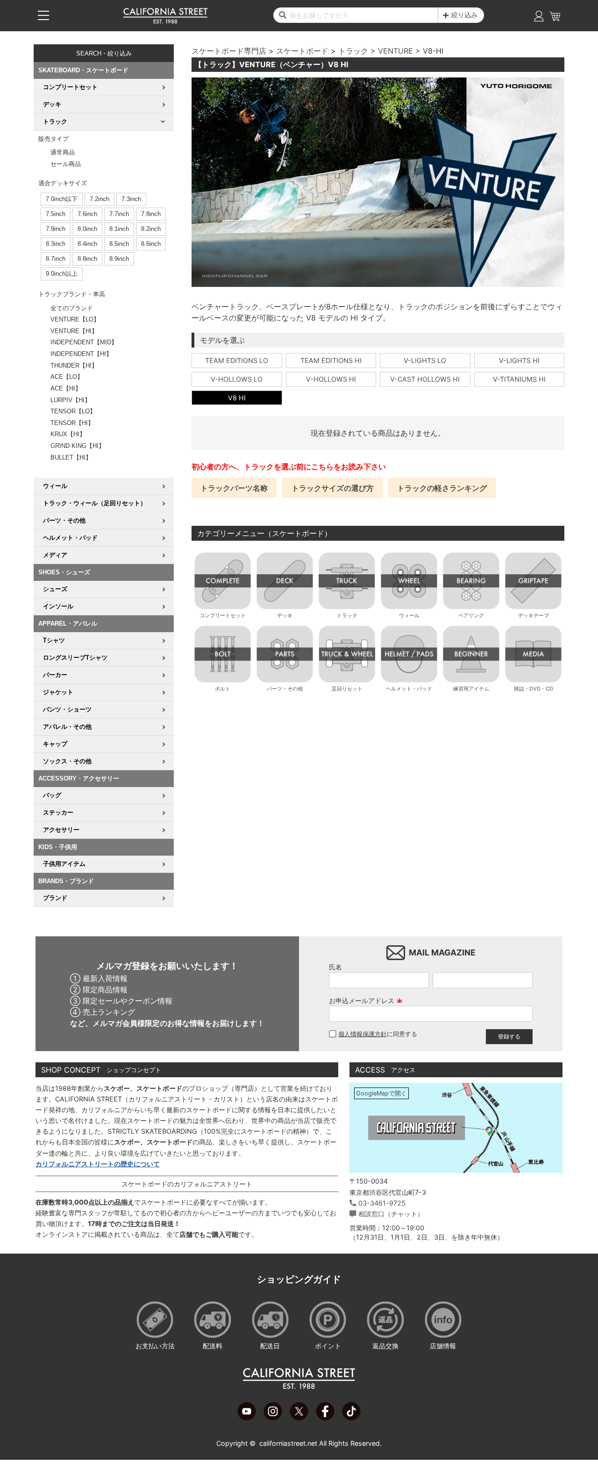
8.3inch (55, 243)
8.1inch (119, 228)
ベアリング (471, 615)
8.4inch (87, 243)
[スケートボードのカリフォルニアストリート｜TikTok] (351, 1417)
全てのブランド (71, 308)
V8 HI (237, 398)
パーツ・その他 (285, 688)
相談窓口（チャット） (391, 1214)
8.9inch (119, 258)
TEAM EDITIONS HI (331, 360)
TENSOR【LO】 (73, 411)
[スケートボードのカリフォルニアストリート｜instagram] (272, 1417)
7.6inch (87, 213)
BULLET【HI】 (71, 457)
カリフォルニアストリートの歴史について (98, 1164)
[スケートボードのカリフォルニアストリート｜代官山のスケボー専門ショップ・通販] (165, 21)
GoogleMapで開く (381, 1093)
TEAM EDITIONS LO (236, 360)
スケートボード (302, 51)
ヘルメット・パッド (409, 688)
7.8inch (151, 213)
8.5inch (119, 243)
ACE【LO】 (66, 376)
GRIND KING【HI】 (77, 445)
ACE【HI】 (65, 388)
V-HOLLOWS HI (331, 379)
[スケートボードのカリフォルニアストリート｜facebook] (325, 1417)
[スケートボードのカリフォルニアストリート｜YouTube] (246, 1417)
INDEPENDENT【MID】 (83, 342)
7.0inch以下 (62, 198)
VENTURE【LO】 (75, 319)
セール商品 (65, 163)
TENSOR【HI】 (72, 422)
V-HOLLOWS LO (237, 379)
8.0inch (87, 228)
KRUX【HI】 (67, 434)
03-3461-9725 (382, 1203)
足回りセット (347, 688)
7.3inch (131, 198)
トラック (353, 51)
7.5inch (55, 213)
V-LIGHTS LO (425, 360)
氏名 (335, 967)
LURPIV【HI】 (70, 400)
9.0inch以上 (62, 273)
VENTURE (395, 51)
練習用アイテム (471, 688)
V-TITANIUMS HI (519, 379)
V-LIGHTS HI (519, 360)
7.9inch (55, 228)
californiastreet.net (288, 1443)
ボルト (222, 688)
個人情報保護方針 (362, 1034)
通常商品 (62, 152)
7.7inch (119, 213)
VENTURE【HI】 (74, 331)
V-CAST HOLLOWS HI (425, 379)
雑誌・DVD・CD (533, 688)
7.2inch (99, 198)
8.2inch (151, 228)
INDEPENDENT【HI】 (81, 353)
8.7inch (55, 258)
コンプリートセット (222, 615)
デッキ (284, 615)
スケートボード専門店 (229, 51)
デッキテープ (533, 615)
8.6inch (151, 243)
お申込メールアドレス (366, 1000)
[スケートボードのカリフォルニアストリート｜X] (299, 1417)
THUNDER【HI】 (74, 365)
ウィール (409, 615)
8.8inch (87, 258)
